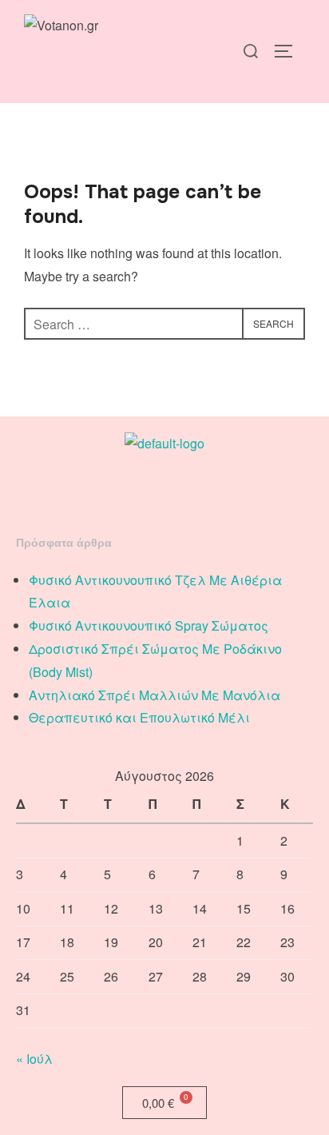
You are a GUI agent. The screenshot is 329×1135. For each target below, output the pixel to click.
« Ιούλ (34, 1058)
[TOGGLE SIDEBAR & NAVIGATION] (289, 51)
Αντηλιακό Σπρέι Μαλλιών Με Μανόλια (154, 695)
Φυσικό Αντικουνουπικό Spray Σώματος (148, 625)
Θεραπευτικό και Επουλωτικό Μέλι (139, 717)
